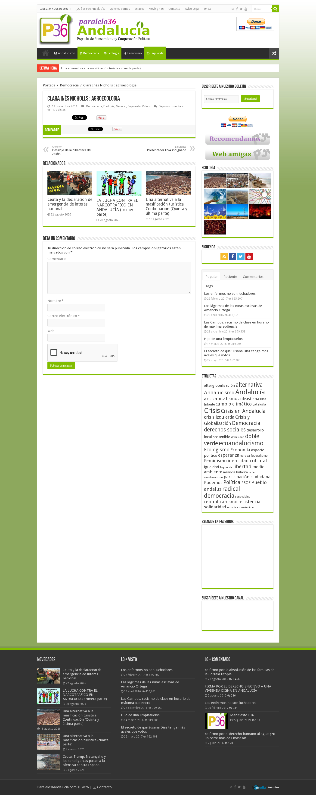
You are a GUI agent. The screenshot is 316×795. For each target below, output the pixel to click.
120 (230, 743)
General (121, 106)
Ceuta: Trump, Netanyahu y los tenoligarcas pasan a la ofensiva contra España (84, 760)
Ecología (113, 53)
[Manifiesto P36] (216, 721)
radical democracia (222, 492)
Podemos (213, 482)
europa (245, 455)
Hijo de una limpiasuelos (223, 339)
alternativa (249, 384)
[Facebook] (236, 9)
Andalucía (250, 392)
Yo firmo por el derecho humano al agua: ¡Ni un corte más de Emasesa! (240, 736)
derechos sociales (225, 429)
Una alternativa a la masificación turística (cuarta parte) (101, 68)
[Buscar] (275, 8)
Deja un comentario (172, 106)
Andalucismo (66, 53)
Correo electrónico (63, 316)
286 (233, 695)
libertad (242, 466)
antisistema (248, 398)
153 (257, 720)
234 (235, 707)
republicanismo (220, 501)
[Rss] (233, 9)
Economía (240, 450)
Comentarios (253, 277)
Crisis (212, 411)
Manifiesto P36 (242, 715)
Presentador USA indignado (166, 148)
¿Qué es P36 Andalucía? (90, 8)
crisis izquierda (219, 417)
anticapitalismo (220, 398)
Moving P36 (156, 8)
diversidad (237, 437)
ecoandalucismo (241, 443)
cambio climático (234, 404)
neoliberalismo (213, 477)
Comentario (56, 259)
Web (50, 331)
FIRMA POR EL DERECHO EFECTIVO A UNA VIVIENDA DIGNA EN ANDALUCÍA (238, 688)
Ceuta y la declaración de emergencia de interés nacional (69, 204)
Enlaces (139, 8)
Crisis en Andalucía (243, 411)
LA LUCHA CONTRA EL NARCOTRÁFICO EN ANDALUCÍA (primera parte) (117, 207)
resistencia (249, 501)
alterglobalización (219, 385)
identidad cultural (247, 460)
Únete (207, 8)
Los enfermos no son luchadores (230, 293)
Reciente (230, 277)
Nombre (55, 301)
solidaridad (215, 506)
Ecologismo (216, 450)
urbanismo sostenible (240, 507)
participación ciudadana (247, 476)
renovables (242, 496)
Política (231, 482)
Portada (46, 52)
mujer (252, 472)
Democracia (91, 53)
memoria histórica (235, 472)
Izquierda (157, 53)
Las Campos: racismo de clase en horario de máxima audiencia (236, 324)
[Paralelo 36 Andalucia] (95, 28)
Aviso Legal (192, 8)
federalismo (259, 455)
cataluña (259, 404)
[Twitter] (241, 9)
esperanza (228, 455)
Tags (209, 286)
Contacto (174, 8)
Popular (211, 277)
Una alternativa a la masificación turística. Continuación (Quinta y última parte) (166, 206)
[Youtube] (246, 9)
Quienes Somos (120, 8)
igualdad (211, 467)
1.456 (236, 679)
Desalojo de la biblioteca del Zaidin (71, 150)
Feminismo (134, 53)
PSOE (246, 483)
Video (146, 106)
